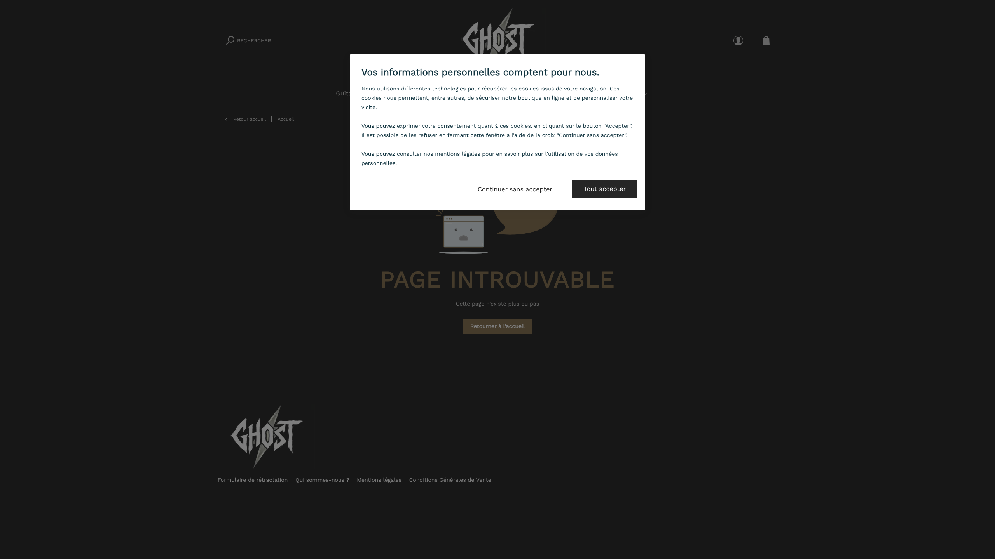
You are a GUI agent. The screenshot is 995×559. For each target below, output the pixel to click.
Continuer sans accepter (515, 189)
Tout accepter (605, 189)
